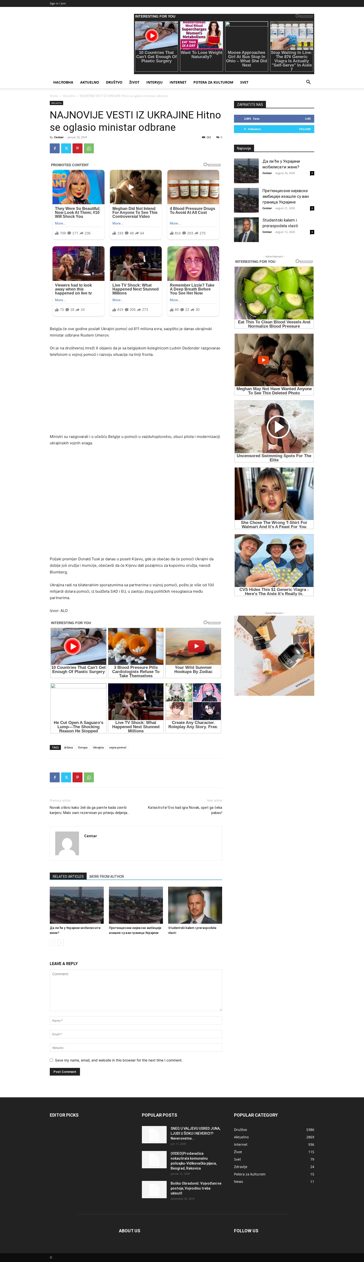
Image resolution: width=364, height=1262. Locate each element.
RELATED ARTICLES (68, 877)
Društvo (114, 82)
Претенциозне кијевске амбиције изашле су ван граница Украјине (285, 196)
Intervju (154, 82)
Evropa (82, 747)
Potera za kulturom (213, 82)
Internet (178, 82)
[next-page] (61, 943)
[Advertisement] (136, 398)
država (68, 747)
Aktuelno (89, 82)
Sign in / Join (58, 3)
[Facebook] (55, 148)
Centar (59, 137)
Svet (244, 82)
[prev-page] (53, 943)
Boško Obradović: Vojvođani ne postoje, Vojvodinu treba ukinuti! (196, 1188)
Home (54, 96)
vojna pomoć (117, 747)
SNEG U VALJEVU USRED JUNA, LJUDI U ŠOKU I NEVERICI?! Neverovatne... (195, 1133)
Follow (305, 129)
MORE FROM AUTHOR (107, 877)
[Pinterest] (77, 148)
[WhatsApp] (89, 148)
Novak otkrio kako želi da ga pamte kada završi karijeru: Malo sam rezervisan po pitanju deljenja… (90, 810)
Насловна (63, 82)
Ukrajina (98, 747)
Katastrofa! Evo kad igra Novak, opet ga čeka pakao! (185, 810)
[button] (308, 82)
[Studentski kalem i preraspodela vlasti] (195, 905)
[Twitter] (66, 148)
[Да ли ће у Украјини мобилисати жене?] (77, 905)
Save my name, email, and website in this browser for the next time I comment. (118, 1060)
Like (308, 118)
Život (134, 82)
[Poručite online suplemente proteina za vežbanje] (274, 656)
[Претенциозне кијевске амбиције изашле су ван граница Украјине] (136, 905)
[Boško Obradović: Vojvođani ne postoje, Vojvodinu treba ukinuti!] (154, 1189)
